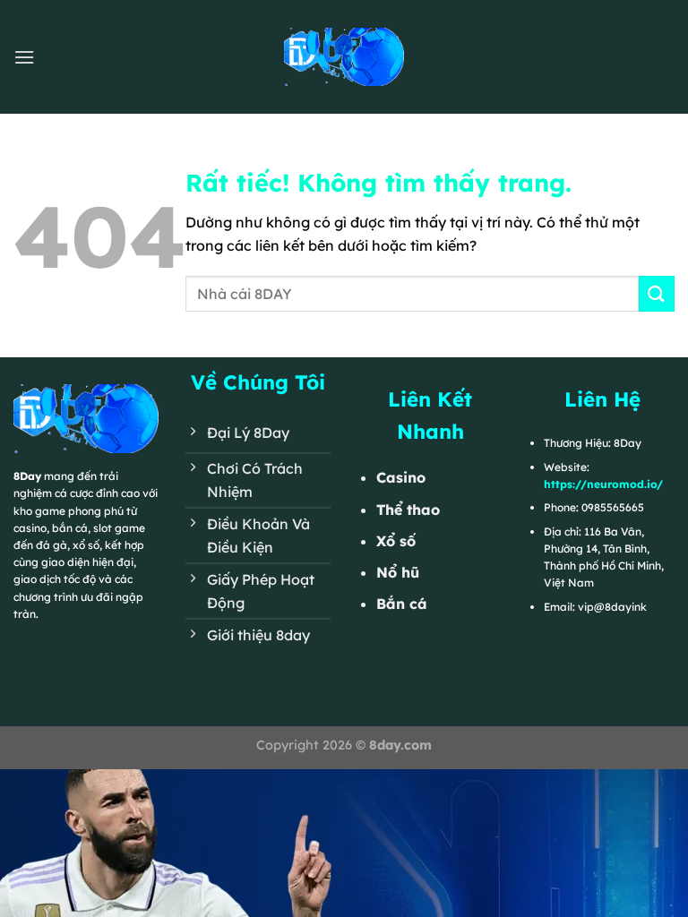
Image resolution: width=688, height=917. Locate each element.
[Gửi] (657, 293)
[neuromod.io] (344, 56)
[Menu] (24, 57)
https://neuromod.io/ (603, 484)
